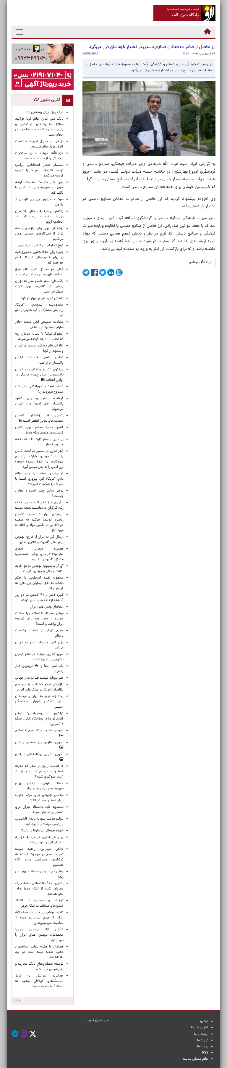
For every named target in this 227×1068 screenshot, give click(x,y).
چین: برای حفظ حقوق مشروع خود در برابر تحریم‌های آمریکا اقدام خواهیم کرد (39, 258)
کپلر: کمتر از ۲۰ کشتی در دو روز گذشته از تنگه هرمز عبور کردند (39, 597)
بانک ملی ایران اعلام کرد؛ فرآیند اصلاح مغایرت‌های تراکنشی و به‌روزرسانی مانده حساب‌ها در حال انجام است (39, 127)
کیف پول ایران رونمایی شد (44, 112)
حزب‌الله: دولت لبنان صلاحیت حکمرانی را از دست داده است (39, 156)
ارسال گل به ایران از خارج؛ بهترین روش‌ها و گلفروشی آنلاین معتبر (39, 539)
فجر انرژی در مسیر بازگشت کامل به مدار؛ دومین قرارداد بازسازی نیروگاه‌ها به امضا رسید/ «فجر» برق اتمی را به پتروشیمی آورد (39, 459)
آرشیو (204, 1021)
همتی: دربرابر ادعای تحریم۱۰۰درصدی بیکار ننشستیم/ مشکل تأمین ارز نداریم (39, 554)
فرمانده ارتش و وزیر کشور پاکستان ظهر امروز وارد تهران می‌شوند (39, 404)
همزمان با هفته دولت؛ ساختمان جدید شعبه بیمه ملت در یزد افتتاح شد (39, 952)
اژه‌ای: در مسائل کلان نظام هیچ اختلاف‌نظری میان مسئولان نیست (39, 272)
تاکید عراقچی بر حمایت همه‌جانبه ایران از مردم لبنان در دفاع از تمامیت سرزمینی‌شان (39, 918)
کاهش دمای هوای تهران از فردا (42, 298)
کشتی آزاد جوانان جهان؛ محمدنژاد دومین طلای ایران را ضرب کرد (39, 935)
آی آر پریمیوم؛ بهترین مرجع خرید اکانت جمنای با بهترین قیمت (39, 568)
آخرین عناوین (49, 100)
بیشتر (17, 1000)
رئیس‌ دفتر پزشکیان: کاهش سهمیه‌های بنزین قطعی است (39, 418)
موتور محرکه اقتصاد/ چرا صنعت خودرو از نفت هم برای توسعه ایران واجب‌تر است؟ (39, 619)
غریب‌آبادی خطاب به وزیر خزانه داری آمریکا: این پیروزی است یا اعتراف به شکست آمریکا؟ (39, 479)
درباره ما (202, 1040)
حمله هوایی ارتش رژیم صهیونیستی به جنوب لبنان (39, 786)
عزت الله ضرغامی (200, 262)
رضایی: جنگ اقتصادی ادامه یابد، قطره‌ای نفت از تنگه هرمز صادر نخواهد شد (39, 889)
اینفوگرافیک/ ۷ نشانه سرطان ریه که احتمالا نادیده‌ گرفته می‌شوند (39, 336)
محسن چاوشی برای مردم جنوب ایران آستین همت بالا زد (39, 798)
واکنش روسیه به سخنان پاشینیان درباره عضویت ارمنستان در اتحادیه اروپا (39, 217)
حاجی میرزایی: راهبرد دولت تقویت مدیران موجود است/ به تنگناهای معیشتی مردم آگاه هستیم (39, 857)
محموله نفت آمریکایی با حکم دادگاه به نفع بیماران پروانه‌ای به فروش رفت (39, 583)
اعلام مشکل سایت (195, 1059)
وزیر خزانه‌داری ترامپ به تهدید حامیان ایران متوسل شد (39, 840)
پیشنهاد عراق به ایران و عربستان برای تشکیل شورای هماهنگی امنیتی (39, 702)
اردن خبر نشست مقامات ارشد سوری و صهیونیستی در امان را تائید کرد (39, 188)
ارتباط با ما (201, 1034)
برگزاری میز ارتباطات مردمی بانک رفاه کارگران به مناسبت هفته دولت (39, 505)
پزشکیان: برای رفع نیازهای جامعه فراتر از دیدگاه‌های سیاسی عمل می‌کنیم (39, 234)
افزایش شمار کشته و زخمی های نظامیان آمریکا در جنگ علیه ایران (39, 687)
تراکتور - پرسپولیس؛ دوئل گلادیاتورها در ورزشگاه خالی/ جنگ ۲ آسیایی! (39, 719)
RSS (205, 1053)
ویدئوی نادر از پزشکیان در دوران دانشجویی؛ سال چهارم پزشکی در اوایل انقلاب (39, 375)
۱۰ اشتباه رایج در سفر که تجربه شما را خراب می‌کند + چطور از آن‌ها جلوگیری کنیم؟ (39, 772)
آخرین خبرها (199, 1027)
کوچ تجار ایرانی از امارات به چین (41, 245)
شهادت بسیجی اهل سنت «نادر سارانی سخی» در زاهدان (39, 324)
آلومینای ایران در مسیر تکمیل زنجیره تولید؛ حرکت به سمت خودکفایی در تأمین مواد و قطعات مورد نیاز (39, 522)
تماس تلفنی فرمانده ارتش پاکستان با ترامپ (39, 360)
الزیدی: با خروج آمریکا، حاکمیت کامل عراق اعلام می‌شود (39, 144)
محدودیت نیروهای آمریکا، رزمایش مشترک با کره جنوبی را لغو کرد (39, 310)
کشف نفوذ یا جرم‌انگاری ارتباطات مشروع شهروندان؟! (39, 389)
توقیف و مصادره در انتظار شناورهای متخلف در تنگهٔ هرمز (39, 903)
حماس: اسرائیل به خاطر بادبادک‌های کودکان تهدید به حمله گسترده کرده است (39, 981)
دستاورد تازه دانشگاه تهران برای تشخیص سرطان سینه (39, 809)
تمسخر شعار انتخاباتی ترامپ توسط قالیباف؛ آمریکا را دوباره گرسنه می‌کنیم (39, 171)
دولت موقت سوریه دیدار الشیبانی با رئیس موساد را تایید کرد (39, 821)
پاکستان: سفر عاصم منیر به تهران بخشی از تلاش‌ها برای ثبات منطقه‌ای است (39, 287)
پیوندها (202, 1046)
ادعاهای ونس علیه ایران (47, 607)
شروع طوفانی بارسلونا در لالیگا (42, 830)
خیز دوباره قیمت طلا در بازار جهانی (39, 678)
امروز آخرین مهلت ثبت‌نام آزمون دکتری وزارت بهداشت (39, 657)
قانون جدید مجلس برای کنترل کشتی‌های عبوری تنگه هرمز (39, 430)
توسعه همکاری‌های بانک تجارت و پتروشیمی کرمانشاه (39, 966)
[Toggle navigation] (20, 32)
